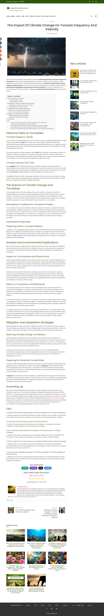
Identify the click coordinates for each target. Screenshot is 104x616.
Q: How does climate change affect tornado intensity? (23, 124)
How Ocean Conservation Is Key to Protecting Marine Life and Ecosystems (36, 546)
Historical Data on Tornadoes (15, 98)
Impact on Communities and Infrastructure (20, 110)
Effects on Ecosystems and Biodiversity (19, 112)
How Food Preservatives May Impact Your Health (25, 510)
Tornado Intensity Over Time (16, 101)
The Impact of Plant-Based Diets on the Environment (88, 133)
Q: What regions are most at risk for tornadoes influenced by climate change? (28, 127)
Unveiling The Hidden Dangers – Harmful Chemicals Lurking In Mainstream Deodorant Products (49, 512)
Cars (35, 605)
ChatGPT (25, 468)
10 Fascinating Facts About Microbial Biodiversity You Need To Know (57, 568)
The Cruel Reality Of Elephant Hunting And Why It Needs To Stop (36, 589)
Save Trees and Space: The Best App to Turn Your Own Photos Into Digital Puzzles (88, 71)
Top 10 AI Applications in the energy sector (88, 92)
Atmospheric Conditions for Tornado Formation (21, 105)
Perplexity (33, 468)
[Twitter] (10, 500)
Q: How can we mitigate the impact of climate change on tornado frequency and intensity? (32, 128)
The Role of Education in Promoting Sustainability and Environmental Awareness (57, 546)
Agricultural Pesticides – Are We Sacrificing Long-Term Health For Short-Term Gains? (16, 590)
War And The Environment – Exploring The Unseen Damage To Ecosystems (15, 545)
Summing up (10, 119)
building (19, 371)
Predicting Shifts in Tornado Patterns (18, 107)
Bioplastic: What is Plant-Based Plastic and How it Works (87, 145)
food (43, 293)
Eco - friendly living (77, 605)
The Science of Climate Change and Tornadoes (20, 103)
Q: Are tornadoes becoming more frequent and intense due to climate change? (29, 125)
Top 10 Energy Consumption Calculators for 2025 (88, 81)
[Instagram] (12, 500)
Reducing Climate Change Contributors (19, 115)
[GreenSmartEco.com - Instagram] (51, 609)
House (42, 605)
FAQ (8, 121)
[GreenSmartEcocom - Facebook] (46, 609)
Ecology (52, 21)
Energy (28, 605)
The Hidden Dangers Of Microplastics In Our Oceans (36, 567)
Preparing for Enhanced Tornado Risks (18, 117)
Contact (90, 605)
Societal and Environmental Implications (18, 108)
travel (56, 605)
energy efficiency (50, 342)
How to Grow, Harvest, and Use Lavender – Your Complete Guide (88, 124)
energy (32, 342)
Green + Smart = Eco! (16, 10)
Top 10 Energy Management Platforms (88, 113)
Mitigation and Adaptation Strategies (18, 114)
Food (49, 605)
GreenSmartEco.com (16, 605)
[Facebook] (8, 500)
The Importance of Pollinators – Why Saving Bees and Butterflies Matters (15, 568)
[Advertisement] (84, 48)
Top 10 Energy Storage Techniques (86, 102)
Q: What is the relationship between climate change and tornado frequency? (28, 122)
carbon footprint (54, 398)
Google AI (48, 468)
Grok (40, 468)
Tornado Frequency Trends (15, 100)
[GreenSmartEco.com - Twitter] (56, 609)
